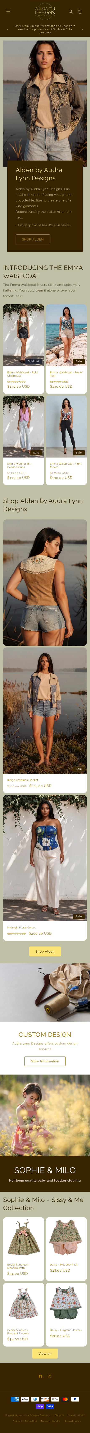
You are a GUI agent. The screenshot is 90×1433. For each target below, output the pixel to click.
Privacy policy (76, 1415)
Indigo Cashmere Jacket (22, 780)
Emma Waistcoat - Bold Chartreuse (22, 374)
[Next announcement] (82, 29)
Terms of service (50, 1421)
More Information (45, 1061)
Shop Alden (45, 951)
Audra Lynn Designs (27, 1415)
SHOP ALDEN (33, 239)
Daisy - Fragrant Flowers (66, 1330)
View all (45, 1354)
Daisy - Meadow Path (63, 1264)
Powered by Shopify (52, 1415)
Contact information (25, 1421)
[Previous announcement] (7, 29)
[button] (8, 11)
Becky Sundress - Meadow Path (18, 1266)
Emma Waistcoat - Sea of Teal (66, 374)
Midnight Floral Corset (21, 927)
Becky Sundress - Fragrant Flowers (18, 1332)
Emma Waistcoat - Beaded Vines (19, 466)
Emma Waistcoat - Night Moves (65, 466)
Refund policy (72, 1421)
